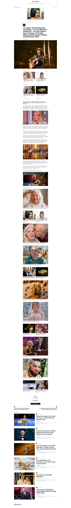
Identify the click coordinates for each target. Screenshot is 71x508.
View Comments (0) (35, 403)
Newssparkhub (35, 1)
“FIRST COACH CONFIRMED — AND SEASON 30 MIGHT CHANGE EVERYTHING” (46, 491)
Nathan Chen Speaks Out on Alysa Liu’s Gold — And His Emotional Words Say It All (45, 417)
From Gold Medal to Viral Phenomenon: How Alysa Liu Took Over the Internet (45, 462)
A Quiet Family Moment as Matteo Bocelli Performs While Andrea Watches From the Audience (46, 432)
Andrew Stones (35, 400)
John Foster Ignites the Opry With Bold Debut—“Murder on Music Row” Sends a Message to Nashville (46, 447)
